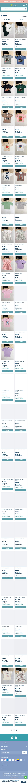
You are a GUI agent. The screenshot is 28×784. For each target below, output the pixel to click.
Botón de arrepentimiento (14, 777)
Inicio (2, 13)
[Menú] (2, 5)
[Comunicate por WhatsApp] (25, 777)
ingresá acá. (23, 775)
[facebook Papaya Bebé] (16, 737)
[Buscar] (25, 9)
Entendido (24, 781)
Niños (5, 13)
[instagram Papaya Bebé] (12, 737)
